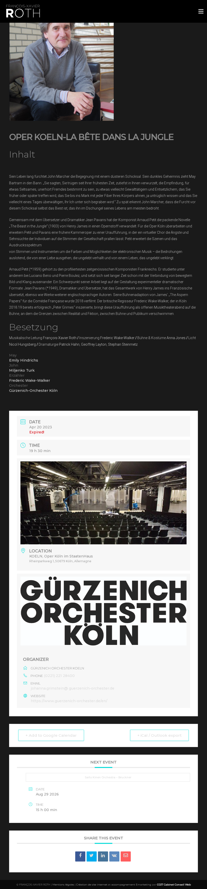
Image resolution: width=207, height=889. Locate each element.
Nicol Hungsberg (22, 344)
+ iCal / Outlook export (159, 735)
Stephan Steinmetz (123, 344)
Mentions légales (63, 884)
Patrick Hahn (69, 344)
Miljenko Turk (22, 370)
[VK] (114, 856)
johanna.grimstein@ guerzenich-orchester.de (72, 688)
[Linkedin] (103, 856)
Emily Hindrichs (23, 360)
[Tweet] (92, 856)
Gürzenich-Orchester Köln (33, 390)
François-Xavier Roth (59, 338)
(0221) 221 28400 (59, 675)
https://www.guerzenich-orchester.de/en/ (69, 701)
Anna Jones (176, 338)
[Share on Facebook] (80, 856)
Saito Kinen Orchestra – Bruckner (108, 777)
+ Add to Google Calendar (51, 735)
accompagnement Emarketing (131, 884)
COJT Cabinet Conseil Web (174, 884)
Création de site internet (91, 884)
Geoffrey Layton (94, 344)
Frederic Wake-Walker (117, 338)
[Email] (126, 856)
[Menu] (201, 11)
